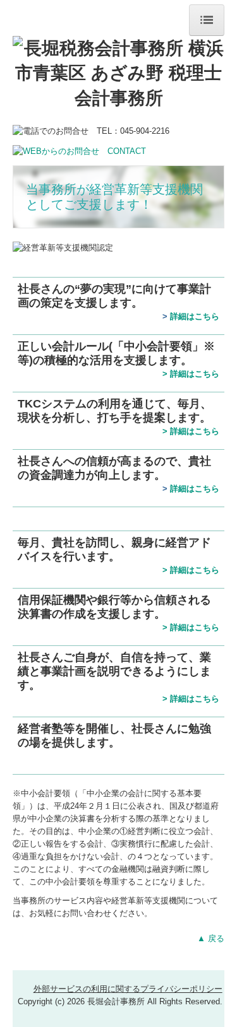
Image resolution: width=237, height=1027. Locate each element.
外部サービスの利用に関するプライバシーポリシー (127, 989)
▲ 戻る (210, 938)
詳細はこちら (194, 316)
